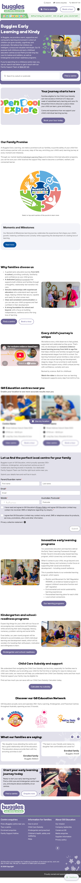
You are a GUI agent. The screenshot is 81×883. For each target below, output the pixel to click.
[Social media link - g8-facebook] (57, 848)
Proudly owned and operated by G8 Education (62, 874)
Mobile (4, 498)
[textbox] (32, 76)
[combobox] (31, 75)
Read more (10, 245)
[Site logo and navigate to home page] (16, 8)
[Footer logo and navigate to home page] (13, 808)
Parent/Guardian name (11, 479)
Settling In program (22, 279)
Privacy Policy (41, 507)
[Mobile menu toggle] (79, 9)
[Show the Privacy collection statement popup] (25, 522)
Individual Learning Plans (33, 157)
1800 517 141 (24, 67)
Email (3, 489)
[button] (2, 719)
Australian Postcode (50, 498)
